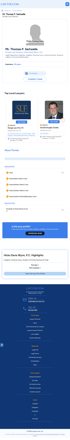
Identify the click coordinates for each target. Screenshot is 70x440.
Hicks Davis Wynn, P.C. (33, 52)
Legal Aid (35, 350)
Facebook (35, 411)
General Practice (50, 55)
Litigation (29, 55)
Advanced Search (35, 377)
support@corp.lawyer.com (36, 301)
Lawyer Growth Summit (35, 330)
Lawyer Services (35, 319)
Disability (22, 55)
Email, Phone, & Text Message (51, 434)
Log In (35, 323)
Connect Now (35, 79)
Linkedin (35, 404)
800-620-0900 (32, 310)
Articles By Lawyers (35, 357)
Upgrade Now (35, 233)
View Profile (22, 122)
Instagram (35, 407)
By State (35, 380)
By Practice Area (35, 384)
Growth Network (35, 338)
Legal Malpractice (11, 55)
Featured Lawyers (35, 388)
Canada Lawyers (35, 392)
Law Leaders (35, 334)
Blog (35, 365)
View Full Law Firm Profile (35, 274)
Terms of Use (39, 434)
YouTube (35, 419)
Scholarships (35, 361)
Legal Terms (35, 353)
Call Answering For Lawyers (35, 326)
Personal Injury (38, 55)
